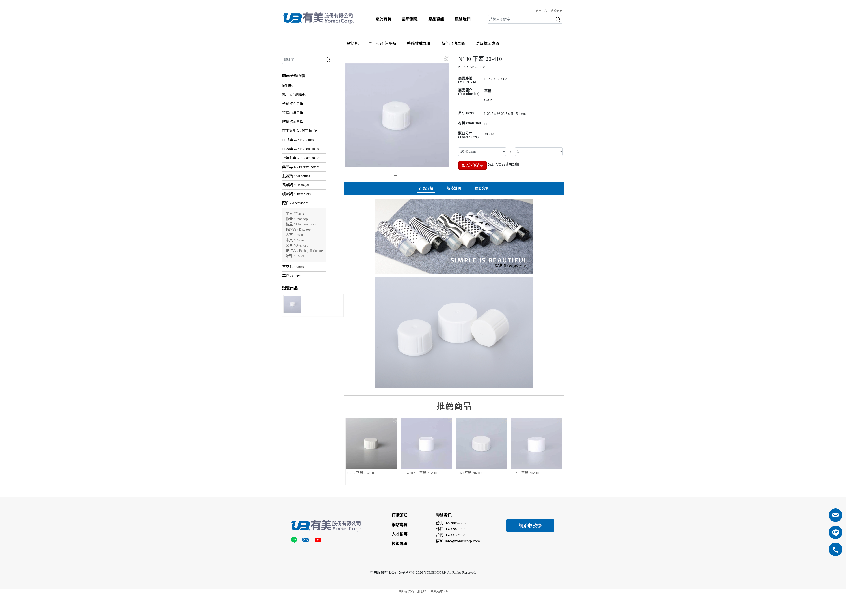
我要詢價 (482, 188)
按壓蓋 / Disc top (298, 229)
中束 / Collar (295, 240)
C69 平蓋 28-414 (470, 473)
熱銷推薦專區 (419, 43)
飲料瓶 (353, 43)
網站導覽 (400, 525)
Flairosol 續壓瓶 (382, 43)
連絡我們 (463, 19)
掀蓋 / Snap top (297, 219)
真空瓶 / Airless (293, 267)
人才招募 (400, 534)
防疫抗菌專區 (487, 43)
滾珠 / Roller (295, 256)
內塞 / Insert (294, 235)
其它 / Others (291, 276)
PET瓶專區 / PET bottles (300, 131)
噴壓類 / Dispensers (296, 194)
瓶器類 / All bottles (296, 176)
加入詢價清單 (472, 165)
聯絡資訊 (444, 515)
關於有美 (383, 19)
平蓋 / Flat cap (296, 213)
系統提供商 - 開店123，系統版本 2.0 (423, 591)
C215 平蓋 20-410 (526, 473)
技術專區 (400, 544)
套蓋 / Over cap (297, 245)
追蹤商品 (556, 11)
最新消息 (410, 19)
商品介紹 (426, 188)
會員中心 (541, 11)
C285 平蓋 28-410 (360, 473)
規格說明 (454, 188)
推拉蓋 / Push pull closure (304, 251)
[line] (295, 540)
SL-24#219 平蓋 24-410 (420, 473)
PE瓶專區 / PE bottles (298, 140)
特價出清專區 (453, 43)
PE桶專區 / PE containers (300, 149)
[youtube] (317, 540)
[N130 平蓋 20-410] (397, 115)
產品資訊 (436, 19)
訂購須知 (400, 515)
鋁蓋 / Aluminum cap (301, 224)
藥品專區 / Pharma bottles (300, 167)
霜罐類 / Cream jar (295, 185)
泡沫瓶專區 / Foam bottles (301, 158)
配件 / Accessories (295, 203)
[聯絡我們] (306, 540)
